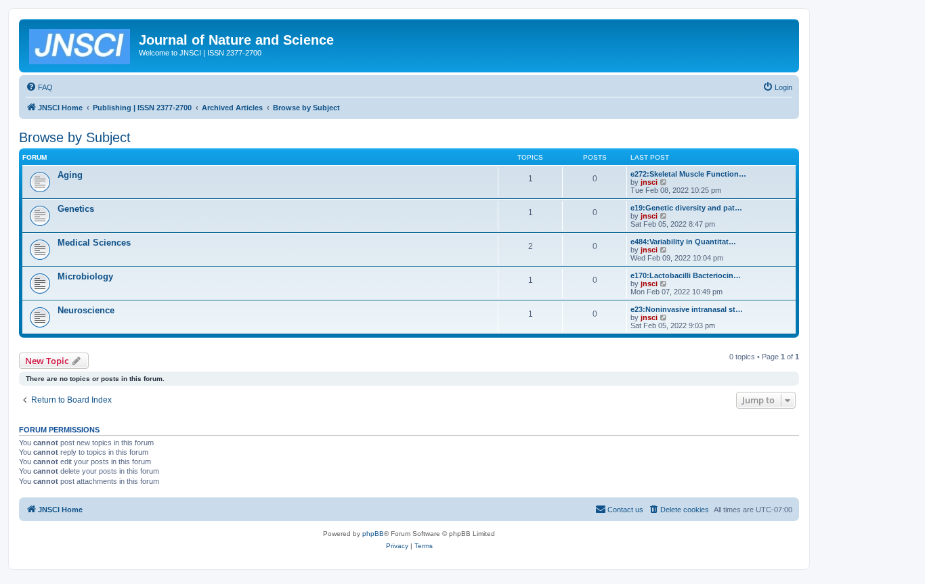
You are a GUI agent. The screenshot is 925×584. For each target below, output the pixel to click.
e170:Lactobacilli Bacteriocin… (685, 275)
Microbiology (85, 276)
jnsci (649, 182)
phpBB (373, 533)
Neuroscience (86, 310)
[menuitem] (39, 87)
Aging (70, 175)
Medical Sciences (94, 243)
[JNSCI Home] (80, 44)
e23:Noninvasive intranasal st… (686, 309)
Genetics (76, 209)
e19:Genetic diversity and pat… (686, 208)
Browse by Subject (75, 137)
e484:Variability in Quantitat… (683, 242)
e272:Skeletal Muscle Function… (688, 174)
